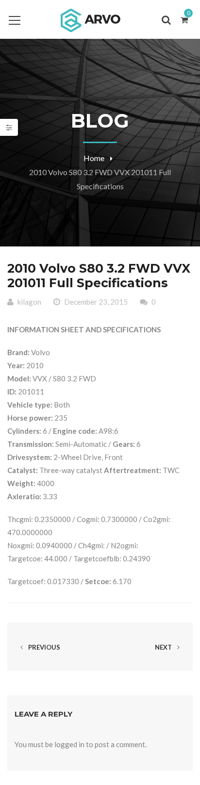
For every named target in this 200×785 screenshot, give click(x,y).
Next (164, 647)
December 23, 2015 (96, 301)
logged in (69, 744)
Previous (43, 647)
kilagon (29, 301)
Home (93, 158)
